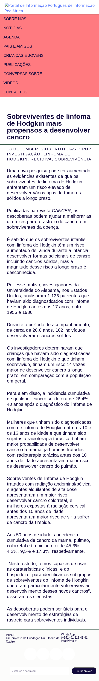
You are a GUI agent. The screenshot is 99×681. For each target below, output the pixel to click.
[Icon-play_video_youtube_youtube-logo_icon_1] (68, 654)
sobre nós (14, 19)
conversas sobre (22, 74)
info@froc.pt (69, 641)
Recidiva (41, 159)
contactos (15, 92)
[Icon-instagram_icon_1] (30, 654)
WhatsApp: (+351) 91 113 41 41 (74, 636)
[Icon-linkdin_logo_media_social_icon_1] (43, 654)
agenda (11, 37)
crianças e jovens (23, 55)
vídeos (10, 83)
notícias (12, 28)
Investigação (23, 154)
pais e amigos (17, 46)
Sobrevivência (73, 159)
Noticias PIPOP (73, 149)
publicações (17, 64)
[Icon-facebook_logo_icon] (56, 654)
